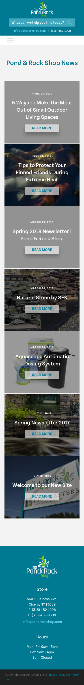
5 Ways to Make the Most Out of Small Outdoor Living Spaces (42, 110)
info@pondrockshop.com (29, 31)
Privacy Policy (56, 675)
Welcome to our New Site (42, 485)
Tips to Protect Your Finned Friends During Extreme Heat (42, 172)
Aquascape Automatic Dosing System (42, 360)
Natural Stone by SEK (42, 298)
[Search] (69, 22)
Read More (42, 128)
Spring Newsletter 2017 (42, 423)
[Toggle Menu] (10, 40)
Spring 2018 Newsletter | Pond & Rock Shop (42, 235)
